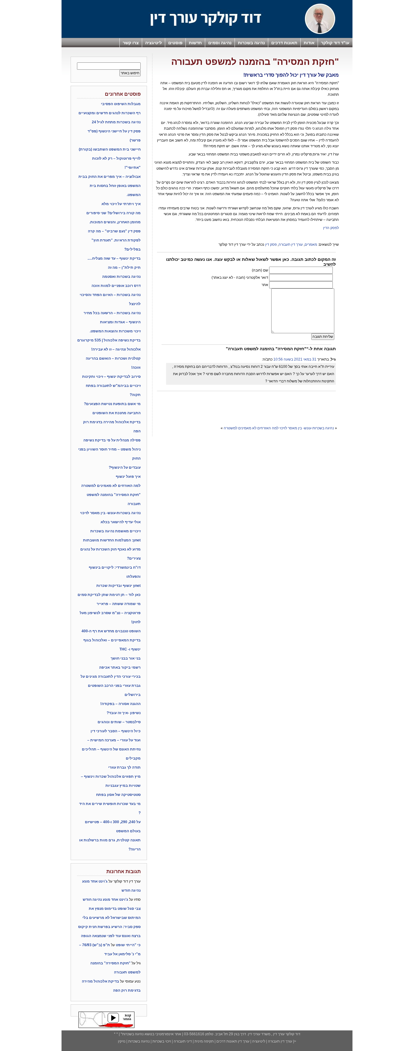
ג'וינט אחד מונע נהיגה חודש (105, 899)
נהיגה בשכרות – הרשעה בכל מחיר (112, 313)
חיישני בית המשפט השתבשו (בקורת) (110, 149)
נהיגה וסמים (220, 42)
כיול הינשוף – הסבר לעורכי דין (116, 731)
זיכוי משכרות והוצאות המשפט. (115, 331)
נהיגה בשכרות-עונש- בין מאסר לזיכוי (306, 428)
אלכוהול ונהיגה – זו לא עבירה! (116, 349)
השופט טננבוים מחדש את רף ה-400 (111, 631)
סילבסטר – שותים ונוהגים (119, 722)
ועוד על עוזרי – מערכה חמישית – (114, 740)
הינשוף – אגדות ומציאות (120, 322)
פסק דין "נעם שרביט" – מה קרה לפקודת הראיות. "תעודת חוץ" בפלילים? (114, 240)
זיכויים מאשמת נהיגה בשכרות (115, 531)
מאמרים (311, 244)
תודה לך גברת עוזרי (124, 767)
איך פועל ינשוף (128, 476)
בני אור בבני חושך (126, 658)
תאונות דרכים (284, 42)
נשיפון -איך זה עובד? (124, 713)
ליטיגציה (153, 42)
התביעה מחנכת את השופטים (116, 413)
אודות (309, 42)
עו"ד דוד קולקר (335, 42)
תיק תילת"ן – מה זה (124, 267)
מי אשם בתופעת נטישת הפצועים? (112, 404)
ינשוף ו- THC (130, 649)
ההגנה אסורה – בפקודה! (120, 704)
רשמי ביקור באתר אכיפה (120, 667)
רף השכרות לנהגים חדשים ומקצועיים (109, 113)
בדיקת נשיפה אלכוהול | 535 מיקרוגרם (109, 340)
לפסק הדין (331, 228)
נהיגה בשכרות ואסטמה (121, 276)
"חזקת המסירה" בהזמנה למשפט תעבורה (255, 62)
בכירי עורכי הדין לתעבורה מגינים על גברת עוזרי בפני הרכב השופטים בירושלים (111, 685)
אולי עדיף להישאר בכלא (121, 522)
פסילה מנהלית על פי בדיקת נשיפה (112, 440)
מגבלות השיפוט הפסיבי (121, 104)
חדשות (195, 42)
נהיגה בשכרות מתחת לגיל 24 (116, 122)
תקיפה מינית (204, 1041)
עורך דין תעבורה (291, 244)
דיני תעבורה (183, 1041)
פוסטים (175, 42)
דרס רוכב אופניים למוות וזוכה (116, 286)
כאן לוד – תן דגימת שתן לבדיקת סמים (109, 595)
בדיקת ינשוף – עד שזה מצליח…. (114, 258)
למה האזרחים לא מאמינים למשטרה (251, 428)
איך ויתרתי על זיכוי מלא (121, 204)
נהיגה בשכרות (251, 42)
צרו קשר (131, 42)
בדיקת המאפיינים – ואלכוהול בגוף (112, 640)
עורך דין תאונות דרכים (232, 1041)
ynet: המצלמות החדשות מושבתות (112, 540)
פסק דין (271, 244)
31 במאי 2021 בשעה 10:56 (294, 359)
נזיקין (121, 1041)
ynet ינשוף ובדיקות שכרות (118, 586)
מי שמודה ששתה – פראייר (119, 604)
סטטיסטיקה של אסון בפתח (118, 795)
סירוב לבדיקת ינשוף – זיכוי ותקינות (111, 376)
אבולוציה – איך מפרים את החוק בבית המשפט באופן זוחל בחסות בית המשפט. (109, 186)
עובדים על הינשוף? (125, 467)
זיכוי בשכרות (161, 1041)
